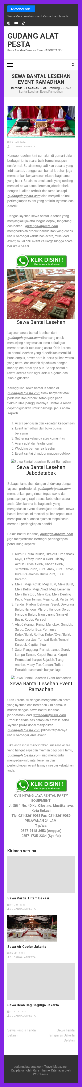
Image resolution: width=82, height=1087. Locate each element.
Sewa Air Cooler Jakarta (26, 947)
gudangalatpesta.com (23, 196)
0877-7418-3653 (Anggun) (41, 831)
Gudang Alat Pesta (32, 40)
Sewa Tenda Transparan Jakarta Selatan (61, 1035)
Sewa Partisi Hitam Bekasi (28, 898)
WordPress (40, 1074)
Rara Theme (41, 1070)
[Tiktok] (23, 23)
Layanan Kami (21, 8)
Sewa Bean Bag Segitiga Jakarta (33, 1005)
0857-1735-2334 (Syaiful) (41, 836)
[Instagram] (8, 23)
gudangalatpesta (23, 146)
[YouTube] (16, 23)
